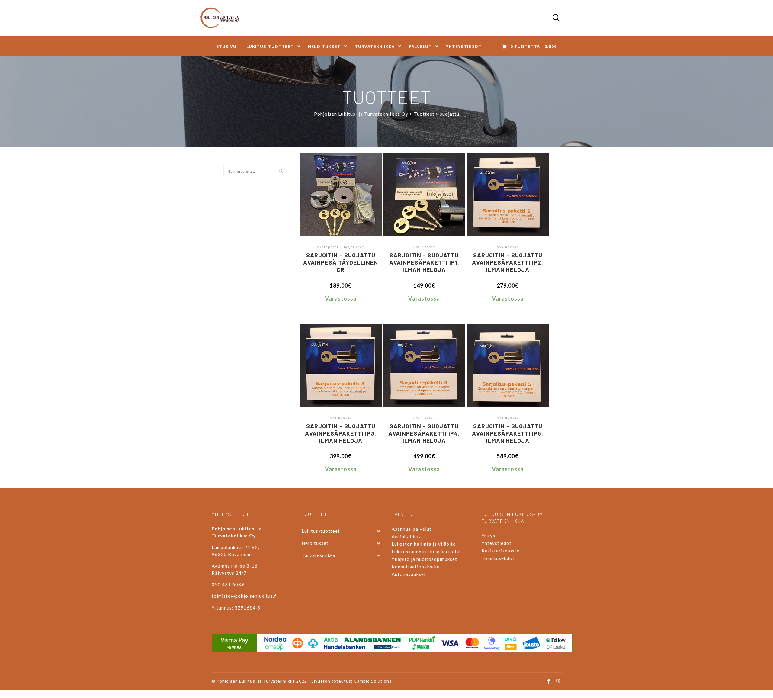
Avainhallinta (407, 536)
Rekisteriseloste (500, 550)
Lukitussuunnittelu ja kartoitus (427, 551)
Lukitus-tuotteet (321, 531)
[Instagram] (558, 681)
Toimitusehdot (498, 558)
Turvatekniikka (318, 555)
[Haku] (556, 18)
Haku (282, 171)
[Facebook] (549, 681)
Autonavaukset (409, 574)
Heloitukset (315, 543)
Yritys (488, 535)
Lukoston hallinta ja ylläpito (424, 544)
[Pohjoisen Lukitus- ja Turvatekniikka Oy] (222, 18)
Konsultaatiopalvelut (416, 566)
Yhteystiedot (497, 543)
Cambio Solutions (373, 681)
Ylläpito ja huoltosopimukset (424, 559)
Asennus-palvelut (411, 529)
